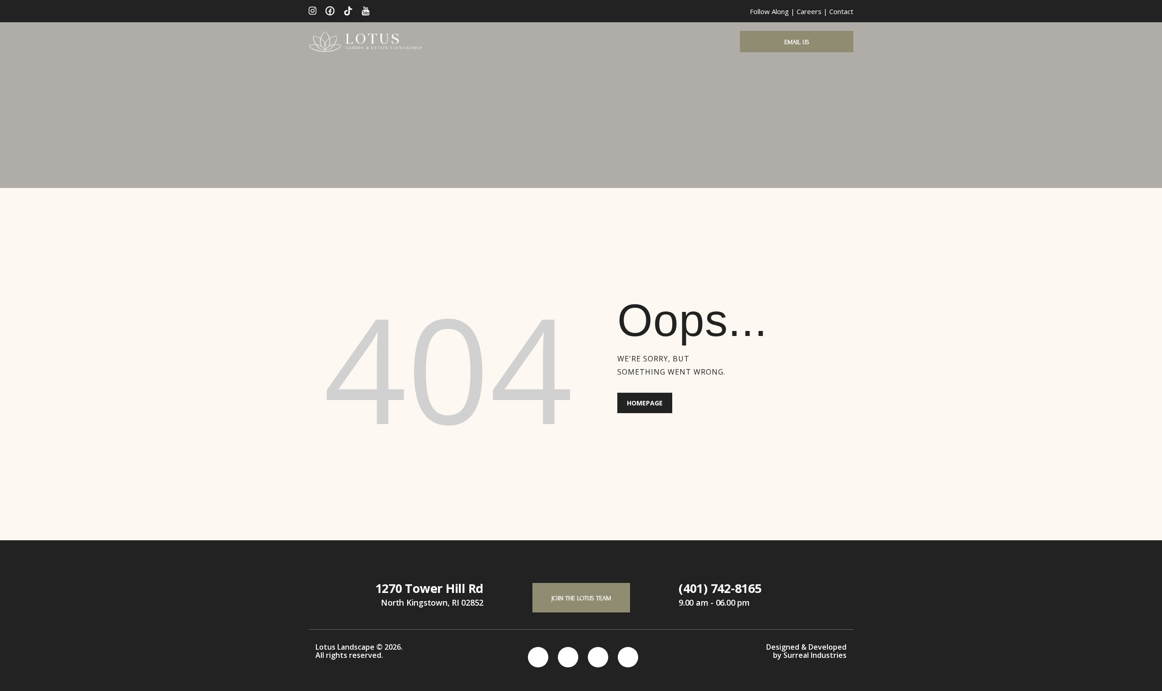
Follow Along (769, 11)
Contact (841, 11)
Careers (809, 11)
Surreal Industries (815, 655)
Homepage (645, 403)
